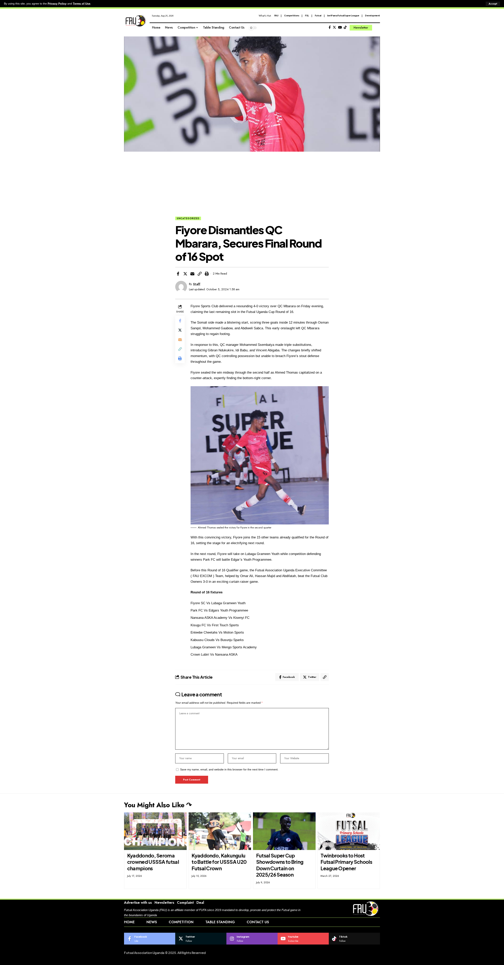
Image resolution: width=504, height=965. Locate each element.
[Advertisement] (252, 187)
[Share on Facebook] (178, 274)
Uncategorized (188, 218)
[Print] (206, 274)
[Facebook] (330, 27)
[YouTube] (340, 27)
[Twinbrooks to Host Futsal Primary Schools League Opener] (349, 831)
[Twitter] (334, 27)
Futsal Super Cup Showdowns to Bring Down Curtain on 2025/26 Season (279, 865)
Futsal (318, 15)
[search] (377, 28)
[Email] (192, 274)
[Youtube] (303, 939)
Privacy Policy (57, 3)
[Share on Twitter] (185, 274)
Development (372, 15)
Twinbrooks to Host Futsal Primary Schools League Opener (346, 861)
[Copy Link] (199, 274)
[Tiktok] (345, 27)
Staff (196, 284)
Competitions (291, 15)
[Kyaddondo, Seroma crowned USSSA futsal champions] (155, 831)
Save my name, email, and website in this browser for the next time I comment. (229, 769)
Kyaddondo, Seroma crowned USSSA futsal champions (153, 861)
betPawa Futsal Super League (343, 15)
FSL (307, 15)
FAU (276, 15)
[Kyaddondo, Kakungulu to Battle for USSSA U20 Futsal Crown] (220, 831)
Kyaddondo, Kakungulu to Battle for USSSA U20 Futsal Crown (219, 861)
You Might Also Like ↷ (158, 805)
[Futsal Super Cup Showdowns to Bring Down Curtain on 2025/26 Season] (284, 831)
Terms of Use (81, 3)
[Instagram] (252, 939)
